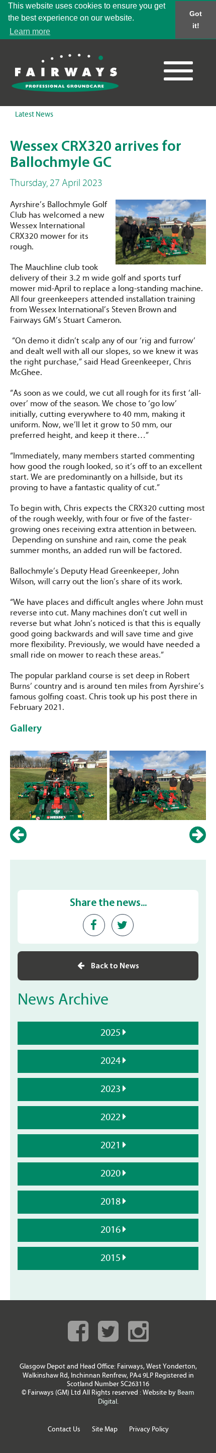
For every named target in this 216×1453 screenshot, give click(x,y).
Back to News (114, 966)
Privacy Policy (149, 1429)
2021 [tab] (111, 1146)
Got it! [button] (195, 20)
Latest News (34, 115)
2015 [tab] (111, 1258)
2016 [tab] (111, 1230)
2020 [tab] (111, 1174)
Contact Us (64, 1429)
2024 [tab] (111, 1061)
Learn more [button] (30, 31)
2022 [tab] (111, 1118)
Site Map (105, 1429)
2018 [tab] (111, 1202)
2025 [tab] (111, 1033)
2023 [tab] (111, 1089)
